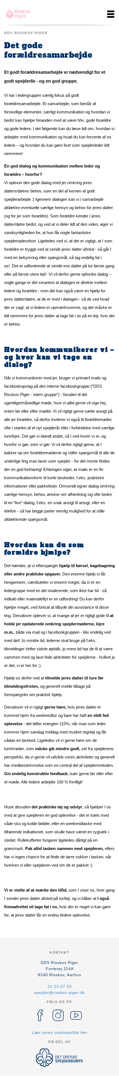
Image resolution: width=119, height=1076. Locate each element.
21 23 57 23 (60, 986)
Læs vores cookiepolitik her (59, 1032)
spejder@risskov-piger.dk (59, 992)
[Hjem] (18, 14)
